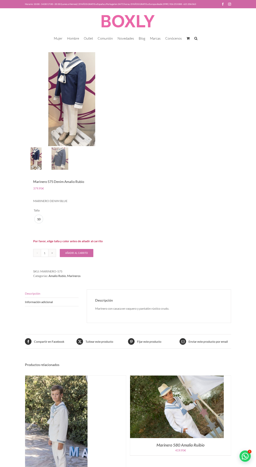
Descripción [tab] (32, 293)
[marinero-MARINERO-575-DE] (72, 99)
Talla (37, 210)
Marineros (74, 276)
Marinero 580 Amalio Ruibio (180, 444)
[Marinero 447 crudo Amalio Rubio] (56, 377)
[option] (38, 219)
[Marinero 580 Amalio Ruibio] (177, 377)
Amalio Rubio (57, 276)
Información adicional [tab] (39, 302)
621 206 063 (189, 4)
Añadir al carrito (76, 253)
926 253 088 (175, 4)
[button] (196, 38)
